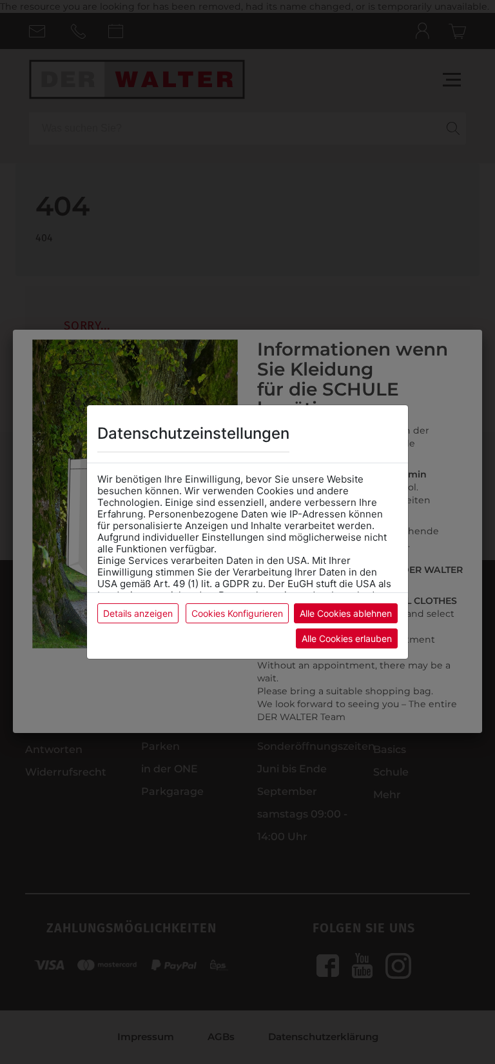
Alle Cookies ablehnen (346, 613)
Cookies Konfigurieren (237, 613)
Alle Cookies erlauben (347, 638)
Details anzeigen (138, 613)
